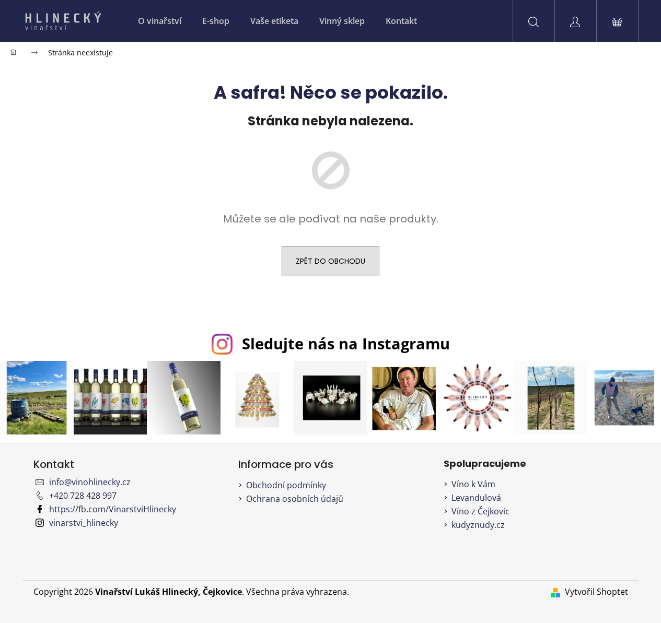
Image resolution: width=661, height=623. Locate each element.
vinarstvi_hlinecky (83, 522)
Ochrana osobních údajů (294, 498)
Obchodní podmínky (286, 485)
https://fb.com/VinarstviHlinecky (112, 509)
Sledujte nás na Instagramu (346, 343)
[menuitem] (159, 21)
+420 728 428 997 (83, 495)
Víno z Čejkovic (480, 511)
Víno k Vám (473, 484)
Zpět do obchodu (330, 261)
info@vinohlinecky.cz (90, 482)
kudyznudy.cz (478, 525)
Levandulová (476, 497)
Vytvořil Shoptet (596, 591)
